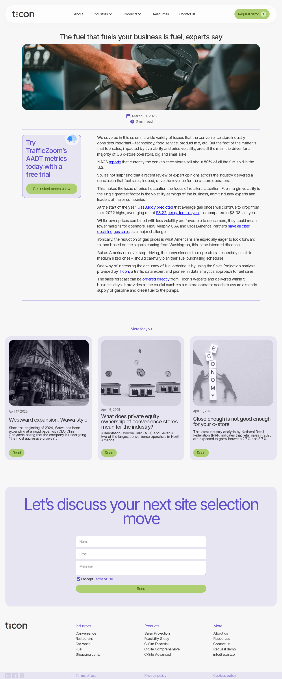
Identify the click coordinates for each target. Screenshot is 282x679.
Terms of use (103, 579)
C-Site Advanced (157, 654)
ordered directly (155, 279)
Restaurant (84, 638)
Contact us (221, 644)
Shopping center (89, 654)
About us (220, 633)
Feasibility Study (156, 638)
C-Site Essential (156, 644)
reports (115, 162)
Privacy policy (155, 675)
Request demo (224, 649)
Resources (221, 638)
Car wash (83, 644)
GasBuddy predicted (155, 207)
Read (16, 452)
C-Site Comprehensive (162, 649)
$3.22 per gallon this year (178, 212)
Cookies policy (224, 675)
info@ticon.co (224, 654)
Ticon (124, 271)
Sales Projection (157, 633)
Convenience (86, 633)
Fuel (79, 649)
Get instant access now (51, 188)
